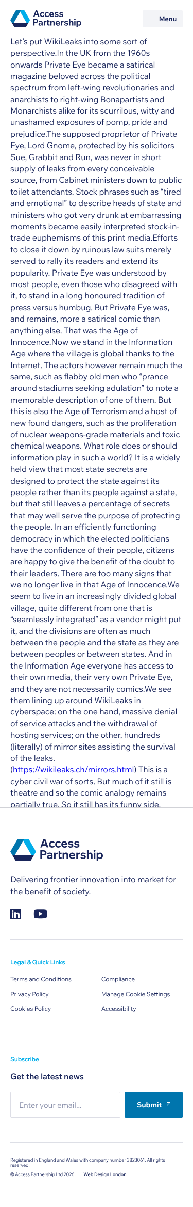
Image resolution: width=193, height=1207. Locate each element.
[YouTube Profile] (40, 914)
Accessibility (118, 1009)
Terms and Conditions (41, 979)
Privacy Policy (29, 994)
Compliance (118, 979)
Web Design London (104, 1175)
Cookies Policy (30, 1009)
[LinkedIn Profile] (15, 914)
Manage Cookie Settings (135, 994)
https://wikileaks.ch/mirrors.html (73, 770)
